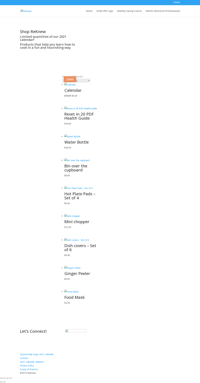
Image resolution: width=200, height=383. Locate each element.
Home (89, 11)
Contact (24, 358)
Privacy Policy (27, 365)
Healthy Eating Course (129, 11)
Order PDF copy (104, 11)
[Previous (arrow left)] (1, 381)
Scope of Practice (29, 369)
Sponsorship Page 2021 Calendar (37, 354)
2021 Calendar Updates (32, 361)
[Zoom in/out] (1, 378)
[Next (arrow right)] (4, 381)
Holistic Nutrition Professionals (163, 11)
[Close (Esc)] (10, 378)
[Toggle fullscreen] (4, 378)
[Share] (7, 378)
